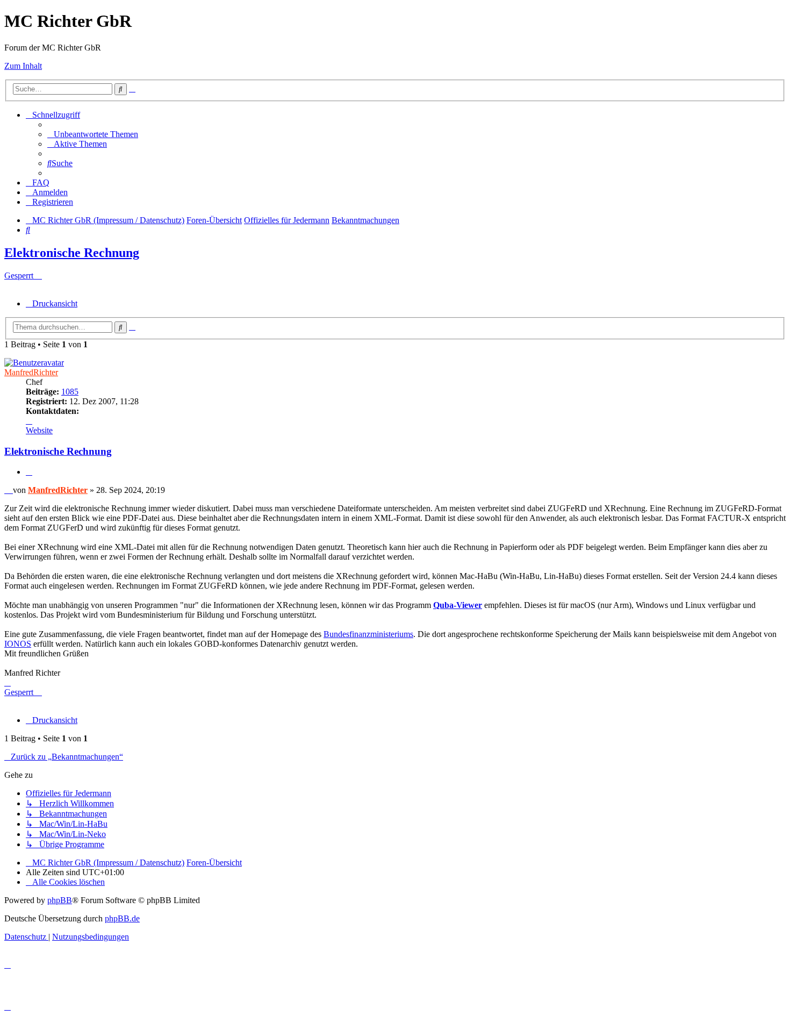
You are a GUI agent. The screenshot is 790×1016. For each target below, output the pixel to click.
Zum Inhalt (23, 65)
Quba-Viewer (457, 605)
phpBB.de (122, 918)
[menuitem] (92, 134)
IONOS (17, 643)
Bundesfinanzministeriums (368, 634)
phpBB (59, 900)
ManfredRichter (31, 372)
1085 (69, 391)
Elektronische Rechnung (71, 253)
